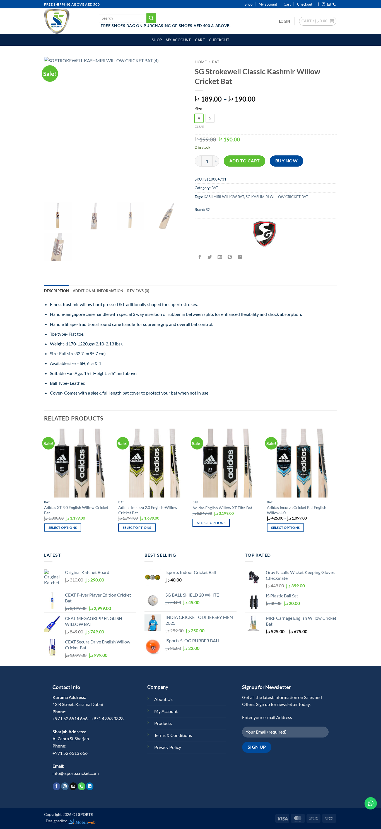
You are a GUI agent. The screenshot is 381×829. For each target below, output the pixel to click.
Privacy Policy (167, 747)
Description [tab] (56, 291)
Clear (199, 126)
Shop (248, 4)
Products (163, 723)
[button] (284, 21)
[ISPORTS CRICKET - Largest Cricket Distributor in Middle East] (67, 21)
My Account (166, 711)
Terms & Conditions (173, 735)
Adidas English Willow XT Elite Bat (222, 507)
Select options (63, 527)
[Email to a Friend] (220, 257)
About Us (163, 699)
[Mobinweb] (82, 820)
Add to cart (244, 160)
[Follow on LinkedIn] (89, 786)
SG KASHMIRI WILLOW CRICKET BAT (277, 196)
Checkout (304, 4)
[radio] (199, 118)
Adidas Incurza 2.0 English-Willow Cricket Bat (147, 510)
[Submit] (151, 18)
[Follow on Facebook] (318, 4)
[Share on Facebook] (199, 257)
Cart (287, 4)
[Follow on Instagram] (323, 4)
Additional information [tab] (98, 291)
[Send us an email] (329, 4)
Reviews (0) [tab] (138, 291)
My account (268, 4)
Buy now (286, 160)
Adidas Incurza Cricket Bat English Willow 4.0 (296, 510)
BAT (215, 62)
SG (208, 209)
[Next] (335, 485)
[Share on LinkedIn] (240, 257)
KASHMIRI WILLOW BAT (224, 196)
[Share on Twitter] (209, 257)
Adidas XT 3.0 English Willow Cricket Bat (76, 510)
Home (201, 62)
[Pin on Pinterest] (230, 257)
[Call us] (334, 4)
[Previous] (44, 485)
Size (198, 109)
